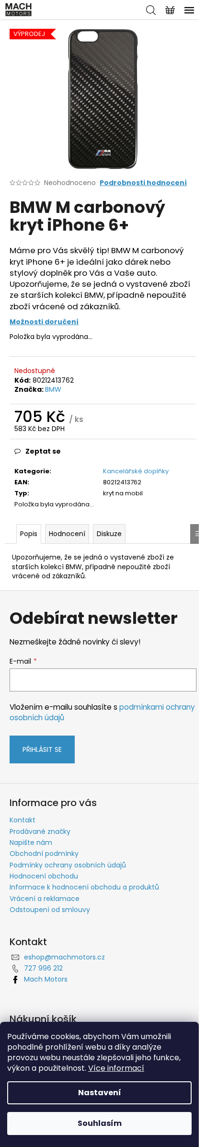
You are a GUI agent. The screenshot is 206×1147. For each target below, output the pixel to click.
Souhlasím (100, 1123)
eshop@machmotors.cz (64, 957)
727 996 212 (43, 968)
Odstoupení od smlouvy (50, 909)
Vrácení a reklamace (45, 898)
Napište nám (31, 842)
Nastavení (99, 1092)
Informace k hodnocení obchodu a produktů (84, 887)
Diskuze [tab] (109, 533)
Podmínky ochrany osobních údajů (68, 865)
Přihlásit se (42, 749)
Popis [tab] (28, 533)
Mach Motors (46, 979)
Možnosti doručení (44, 322)
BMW (53, 389)
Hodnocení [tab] (67, 533)
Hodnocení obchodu (44, 876)
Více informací (116, 1068)
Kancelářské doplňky (136, 471)
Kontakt (22, 820)
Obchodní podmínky (44, 853)
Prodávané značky (40, 831)
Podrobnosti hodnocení (143, 182)
